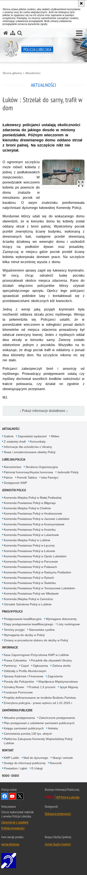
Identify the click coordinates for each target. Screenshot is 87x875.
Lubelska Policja (13, 459)
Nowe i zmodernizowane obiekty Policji (29, 452)
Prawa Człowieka (15, 660)
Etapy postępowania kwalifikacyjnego (28, 624)
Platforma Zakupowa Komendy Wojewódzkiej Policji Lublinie (38, 741)
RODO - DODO (10, 775)
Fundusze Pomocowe (18, 692)
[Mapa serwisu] (12, 33)
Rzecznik (56, 763)
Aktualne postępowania (19, 717)
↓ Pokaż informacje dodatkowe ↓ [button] (43, 411)
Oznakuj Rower (14, 687)
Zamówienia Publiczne (17, 710)
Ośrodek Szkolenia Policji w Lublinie (28, 604)
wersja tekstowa (10, 844)
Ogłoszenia (40, 665)
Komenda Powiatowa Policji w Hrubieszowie (33, 513)
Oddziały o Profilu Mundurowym (25, 671)
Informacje (10, 647)
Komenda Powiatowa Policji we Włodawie (31, 593)
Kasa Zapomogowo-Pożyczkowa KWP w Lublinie (36, 655)
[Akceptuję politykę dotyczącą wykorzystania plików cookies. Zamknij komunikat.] (81, 3)
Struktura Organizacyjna (42, 467)
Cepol (25, 665)
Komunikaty (38, 441)
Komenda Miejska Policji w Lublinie (27, 540)
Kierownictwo (12, 467)
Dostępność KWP (15, 482)
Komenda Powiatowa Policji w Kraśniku (30, 529)
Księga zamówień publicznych (24, 728)
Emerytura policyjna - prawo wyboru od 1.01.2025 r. (38, 703)
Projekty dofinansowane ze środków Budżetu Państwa (40, 697)
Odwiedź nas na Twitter (19, 796)
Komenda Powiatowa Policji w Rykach (29, 577)
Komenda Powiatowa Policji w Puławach (30, 567)
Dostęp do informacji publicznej (24, 763)
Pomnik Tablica (27, 477)
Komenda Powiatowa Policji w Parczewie (31, 561)
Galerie (9, 436)
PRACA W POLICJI (12, 611)
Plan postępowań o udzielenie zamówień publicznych (39, 723)
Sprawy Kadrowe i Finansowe (23, 676)
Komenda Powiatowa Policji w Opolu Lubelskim (35, 556)
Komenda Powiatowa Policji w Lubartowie (31, 535)
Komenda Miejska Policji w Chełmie (27, 508)
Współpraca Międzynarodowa (58, 681)
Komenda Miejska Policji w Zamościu (28, 599)
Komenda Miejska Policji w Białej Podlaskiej (32, 497)
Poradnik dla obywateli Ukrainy (51, 660)
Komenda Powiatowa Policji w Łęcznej (29, 545)
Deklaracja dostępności (58, 814)
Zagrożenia (55, 676)
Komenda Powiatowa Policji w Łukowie (29, 551)
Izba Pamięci (49, 477)
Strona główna (12, 73)
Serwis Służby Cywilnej (58, 844)
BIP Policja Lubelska (67, 797)
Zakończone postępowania (57, 717)
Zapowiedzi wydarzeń (32, 436)
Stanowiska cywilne (42, 629)
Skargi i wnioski (62, 757)
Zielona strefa (61, 665)
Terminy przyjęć (14, 629)
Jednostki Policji (67, 472)
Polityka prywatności (12, 828)
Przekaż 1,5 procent (42, 687)
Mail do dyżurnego (35, 757)
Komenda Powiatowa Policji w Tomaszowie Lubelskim (39, 588)
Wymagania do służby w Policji (24, 635)
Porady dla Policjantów (19, 681)
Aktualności (32, 73)
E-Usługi (37, 768)
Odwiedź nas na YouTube (12, 796)
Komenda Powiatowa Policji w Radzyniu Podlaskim (37, 572)
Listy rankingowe (68, 624)
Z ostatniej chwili (15, 441)
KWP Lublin (11, 757)
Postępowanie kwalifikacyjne (23, 619)
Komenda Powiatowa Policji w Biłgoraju (30, 503)
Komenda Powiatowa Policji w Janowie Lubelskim (36, 518)
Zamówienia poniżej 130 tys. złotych (28, 733)
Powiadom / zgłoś (15, 768)
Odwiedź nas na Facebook (4, 796)
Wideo (55, 436)
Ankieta (53, 728)
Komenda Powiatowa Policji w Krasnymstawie (34, 524)
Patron (8, 477)
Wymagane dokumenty (61, 619)
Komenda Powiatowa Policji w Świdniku (30, 583)
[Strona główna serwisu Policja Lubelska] (5, 33)
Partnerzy (10, 665)
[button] (79, 33)
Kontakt (8, 750)
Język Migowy (69, 687)
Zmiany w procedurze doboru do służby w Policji (36, 640)
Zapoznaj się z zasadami (14, 822)
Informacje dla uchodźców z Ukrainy (28, 447)
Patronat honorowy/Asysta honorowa (28, 472)
